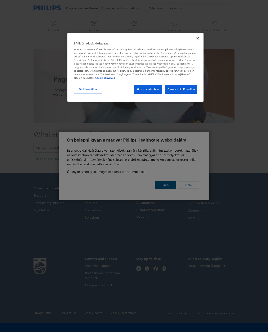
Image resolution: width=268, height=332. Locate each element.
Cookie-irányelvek (105, 78)
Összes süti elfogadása (181, 89)
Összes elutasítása (148, 89)
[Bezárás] (197, 38)
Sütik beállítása (88, 89)
